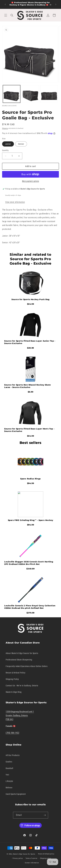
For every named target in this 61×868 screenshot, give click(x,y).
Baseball (9, 768)
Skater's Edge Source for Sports (24, 854)
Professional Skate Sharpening (19, 660)
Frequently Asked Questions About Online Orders (27, 666)
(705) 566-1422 (12, 732)
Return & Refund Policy (15, 673)
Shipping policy (45, 858)
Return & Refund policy (46, 854)
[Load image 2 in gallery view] (30, 94)
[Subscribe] (45, 815)
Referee (9, 787)
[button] (6, 15)
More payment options (30, 181)
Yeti (7, 775)
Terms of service (31, 858)
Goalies (9, 762)
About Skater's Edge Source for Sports (22, 653)
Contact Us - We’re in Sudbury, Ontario (22, 685)
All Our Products (13, 755)
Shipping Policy (12, 679)
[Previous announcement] (5, 4)
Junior (8, 144)
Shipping (5, 128)
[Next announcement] (56, 4)
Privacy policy (18, 858)
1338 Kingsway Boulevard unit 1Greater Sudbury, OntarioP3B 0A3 (20, 715)
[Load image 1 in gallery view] (11, 94)
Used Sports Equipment (16, 794)
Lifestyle (9, 781)
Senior (21, 144)
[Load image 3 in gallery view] (49, 94)
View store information (15, 202)
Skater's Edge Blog (14, 692)
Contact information (32, 863)
